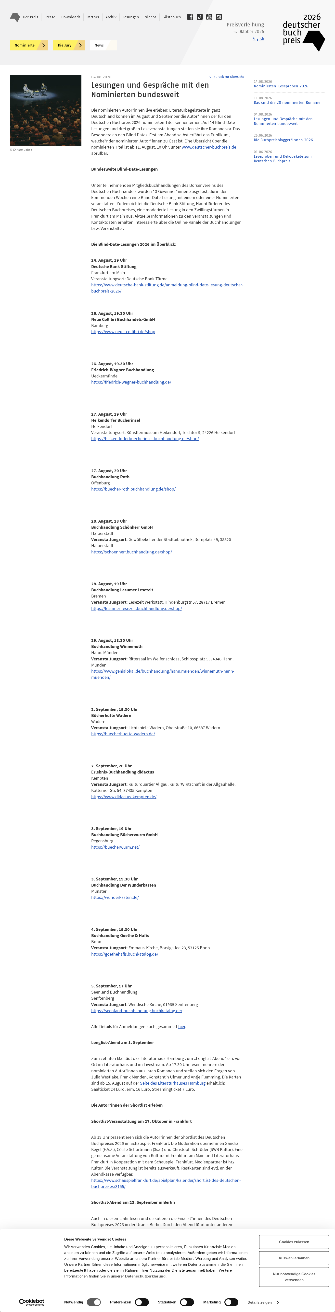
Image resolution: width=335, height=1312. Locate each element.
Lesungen (131, 17)
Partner (93, 17)
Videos (150, 17)
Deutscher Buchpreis (300, 32)
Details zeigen (259, 1302)
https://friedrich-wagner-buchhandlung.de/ (131, 382)
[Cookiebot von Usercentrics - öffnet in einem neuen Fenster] (31, 1302)
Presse (49, 17)
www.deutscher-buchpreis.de (209, 147)
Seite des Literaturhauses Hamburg (173, 1083)
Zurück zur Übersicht (228, 76)
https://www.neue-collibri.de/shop (123, 331)
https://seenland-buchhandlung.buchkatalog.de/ (136, 1010)
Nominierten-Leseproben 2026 (281, 86)
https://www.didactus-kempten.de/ (123, 796)
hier (181, 1026)
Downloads (70, 17)
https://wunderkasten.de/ (115, 897)
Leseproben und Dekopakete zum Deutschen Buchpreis (283, 158)
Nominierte (25, 45)
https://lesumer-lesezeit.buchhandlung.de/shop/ (136, 608)
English (258, 39)
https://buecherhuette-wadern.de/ (123, 734)
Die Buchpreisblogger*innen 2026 (283, 140)
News (99, 45)
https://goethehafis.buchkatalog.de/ (124, 954)
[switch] (142, 1302)
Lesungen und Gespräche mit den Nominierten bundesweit (283, 121)
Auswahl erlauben (294, 1258)
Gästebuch (172, 17)
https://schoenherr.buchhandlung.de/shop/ (131, 552)
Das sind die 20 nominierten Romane (287, 103)
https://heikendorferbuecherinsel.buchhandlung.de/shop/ (145, 438)
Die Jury (64, 45)
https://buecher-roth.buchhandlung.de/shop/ (133, 489)
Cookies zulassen (294, 1242)
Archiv (110, 17)
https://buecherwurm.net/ (115, 847)
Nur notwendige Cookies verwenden (294, 1277)
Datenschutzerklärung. (146, 1276)
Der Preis (30, 17)
